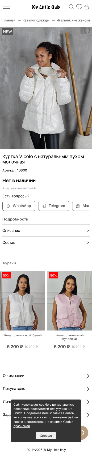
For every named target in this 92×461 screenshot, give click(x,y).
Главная (9, 20)
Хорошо (46, 435)
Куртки (9, 263)
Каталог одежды (36, 20)
